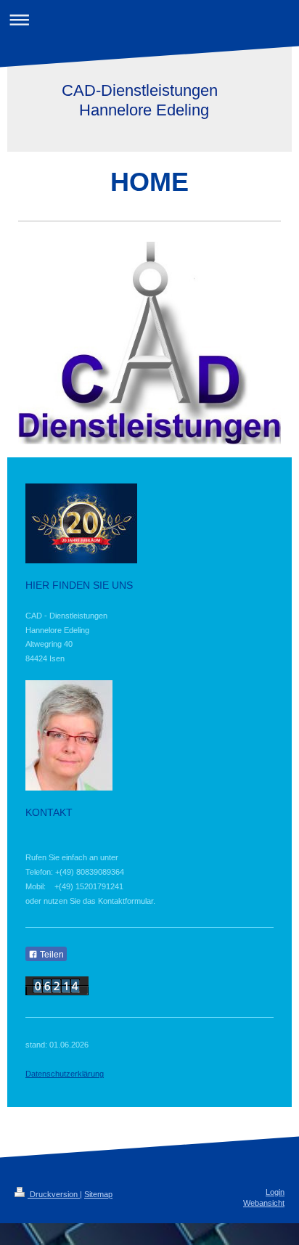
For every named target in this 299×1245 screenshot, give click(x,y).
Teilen (51, 955)
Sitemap (98, 1194)
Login (275, 1192)
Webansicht (263, 1203)
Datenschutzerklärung (64, 1073)
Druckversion (54, 1194)
